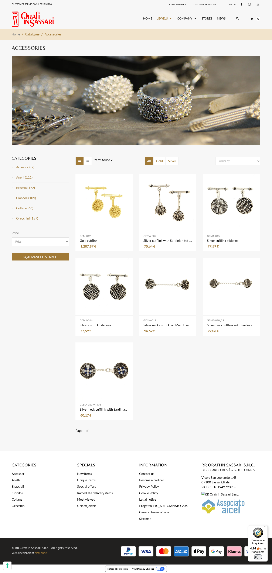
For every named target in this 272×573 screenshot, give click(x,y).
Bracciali (18, 486)
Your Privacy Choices (143, 568)
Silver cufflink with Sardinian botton (167, 240)
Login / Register (176, 4)
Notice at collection (118, 568)
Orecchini (18, 506)
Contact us (146, 474)
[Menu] (265, 527)
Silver (172, 161)
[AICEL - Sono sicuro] (220, 494)
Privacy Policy (149, 486)
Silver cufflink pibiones (222, 240)
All (149, 161)
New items (84, 474)
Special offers (86, 486)
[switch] (258, 556)
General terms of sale (154, 512)
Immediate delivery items (95, 493)
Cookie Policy (148, 493)
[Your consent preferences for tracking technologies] (7, 566)
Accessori (18, 474)
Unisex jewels (86, 506)
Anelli (16, 480)
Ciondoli (17, 493)
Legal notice (147, 499)
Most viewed (86, 499)
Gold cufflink (88, 240)
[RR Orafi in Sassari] (36, 19)
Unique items (86, 480)
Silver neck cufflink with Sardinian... (167, 325)
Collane (17, 499)
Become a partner (151, 480)
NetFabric (41, 553)
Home (16, 34)
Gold (159, 161)
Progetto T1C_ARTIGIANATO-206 (163, 506)
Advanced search (42, 257)
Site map (145, 519)
